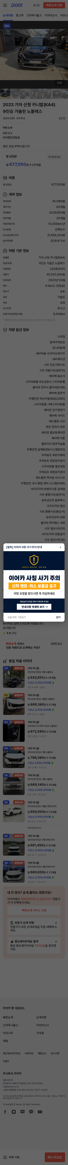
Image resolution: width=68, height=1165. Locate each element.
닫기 (58, 617)
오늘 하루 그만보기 (16, 617)
